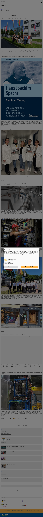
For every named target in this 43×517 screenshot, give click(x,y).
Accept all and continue (29, 266)
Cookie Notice (16, 252)
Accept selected (11, 266)
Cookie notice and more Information (10, 256)
